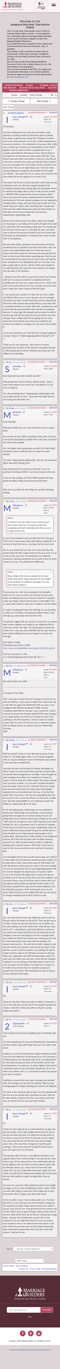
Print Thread (8, 107)
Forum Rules (8, 1266)
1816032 (53, 112)
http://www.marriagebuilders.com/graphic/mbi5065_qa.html (29, 648)
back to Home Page (12, 4)
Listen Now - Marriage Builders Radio (41, 6)
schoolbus (22, 408)
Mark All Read (22, 1266)
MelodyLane (21, 666)
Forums (29, 85)
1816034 (53, 408)
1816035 (53, 501)
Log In (54, 85)
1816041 (53, 1109)
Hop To (9, 1249)
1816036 (53, 665)
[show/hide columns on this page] (56, 95)
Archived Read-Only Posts (32, 88)
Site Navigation (54, 5)
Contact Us (23, 1269)
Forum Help (35, 1269)
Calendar (23, 95)
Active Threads (36, 95)
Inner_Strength (20, 362)
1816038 (53, 904)
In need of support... (16, 113)
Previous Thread (17, 101)
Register (45, 85)
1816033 (53, 362)
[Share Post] (46, 112)
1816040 (53, 1019)
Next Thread (42, 101)
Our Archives (9, 88)
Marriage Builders (14, 85)
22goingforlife (21, 1110)
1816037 (53, 740)
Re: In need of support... (16, 408)
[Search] (52, 95)
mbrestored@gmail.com (18, 77)
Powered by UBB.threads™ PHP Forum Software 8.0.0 (30, 1350)
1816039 (53, 982)
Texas (46, 513)
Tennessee (47, 122)
